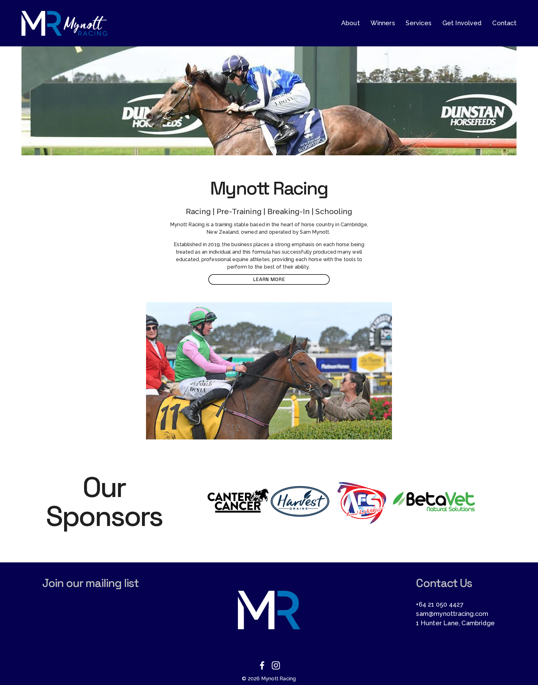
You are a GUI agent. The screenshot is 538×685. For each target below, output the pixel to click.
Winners (382, 23)
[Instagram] (275, 665)
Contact (504, 23)
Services (419, 23)
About (350, 23)
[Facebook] (262, 665)
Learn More (269, 279)
